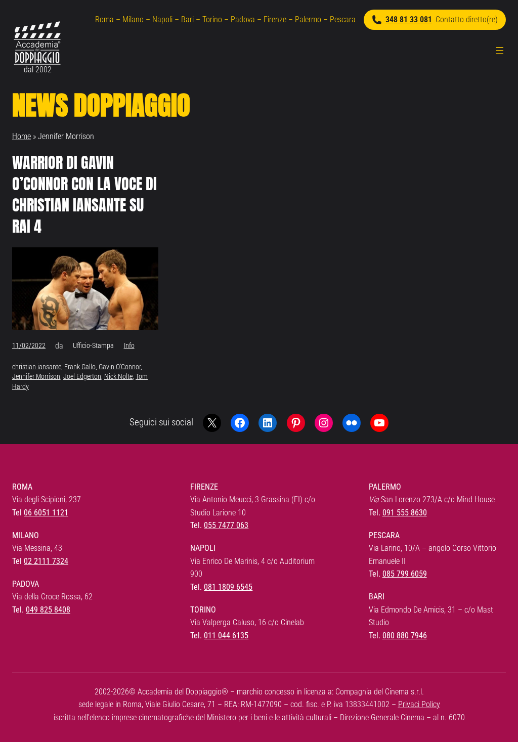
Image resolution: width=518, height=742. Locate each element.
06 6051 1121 (46, 512)
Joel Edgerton (82, 376)
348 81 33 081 (408, 19)
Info (129, 345)
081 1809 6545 (228, 587)
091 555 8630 (404, 512)
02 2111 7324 (46, 561)
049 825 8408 (48, 610)
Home (21, 136)
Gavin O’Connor (120, 367)
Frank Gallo (80, 367)
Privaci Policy (419, 704)
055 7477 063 (226, 525)
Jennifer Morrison (36, 376)
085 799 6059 (404, 574)
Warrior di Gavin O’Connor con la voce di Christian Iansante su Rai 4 (84, 195)
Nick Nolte (118, 376)
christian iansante (36, 367)
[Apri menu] (500, 51)
